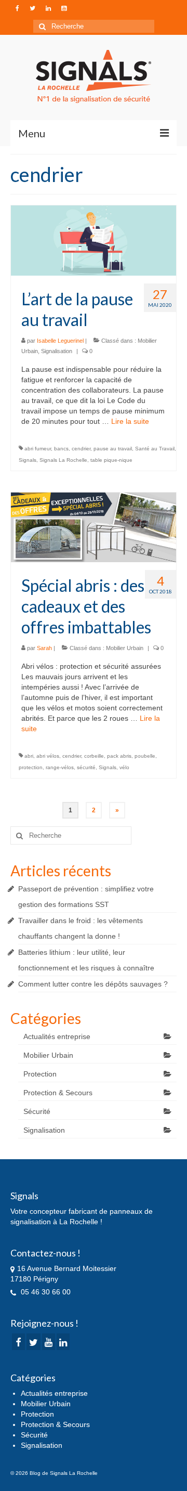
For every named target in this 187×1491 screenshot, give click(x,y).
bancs (61, 448)
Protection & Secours (57, 1092)
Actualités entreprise (56, 1036)
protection (31, 767)
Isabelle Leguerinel (60, 341)
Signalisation (56, 351)
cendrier (81, 448)
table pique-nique (111, 460)
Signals (27, 460)
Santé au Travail (155, 448)
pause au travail (113, 448)
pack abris (119, 756)
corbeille (94, 756)
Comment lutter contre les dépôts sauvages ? (93, 984)
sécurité (86, 767)
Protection (40, 1074)
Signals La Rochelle (63, 460)
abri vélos (47, 756)
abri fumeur (37, 448)
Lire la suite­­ (130, 421)
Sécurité (36, 1111)
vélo (124, 767)
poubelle (145, 756)
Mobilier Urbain (124, 648)
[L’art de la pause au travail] (93, 240)
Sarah (44, 648)
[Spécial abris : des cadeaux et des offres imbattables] (93, 527)
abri (28, 756)
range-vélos (60, 767)
